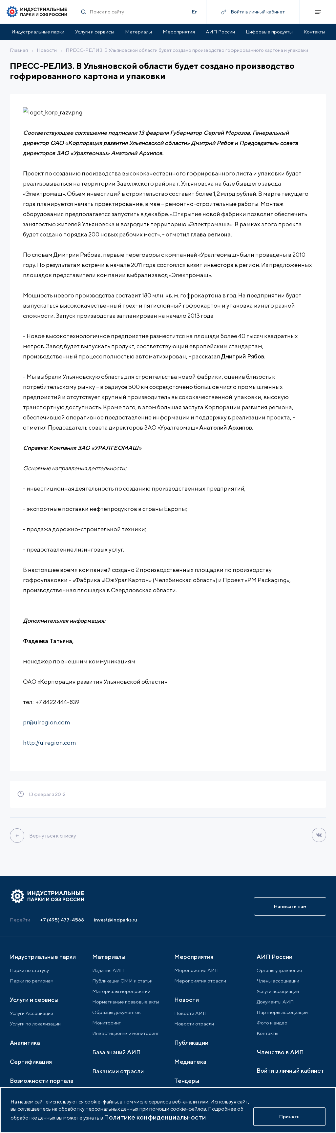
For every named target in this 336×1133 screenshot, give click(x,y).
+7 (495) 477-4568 (62, 919)
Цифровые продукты (269, 31)
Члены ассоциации (278, 980)
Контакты (314, 31)
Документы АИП (275, 1001)
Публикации (191, 1042)
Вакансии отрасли (118, 1071)
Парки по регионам (31, 980)
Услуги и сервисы (94, 31)
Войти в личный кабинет (290, 1070)
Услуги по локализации (35, 1023)
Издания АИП (108, 970)
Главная (19, 50)
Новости (47, 50)
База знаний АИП (116, 1052)
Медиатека (190, 1061)
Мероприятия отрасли (200, 980)
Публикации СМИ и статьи (122, 980)
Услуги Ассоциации (31, 1013)
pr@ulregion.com (46, 722)
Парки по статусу (29, 970)
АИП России (220, 31)
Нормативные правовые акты (125, 1001)
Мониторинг (106, 1022)
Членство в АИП (280, 1052)
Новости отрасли (194, 1023)
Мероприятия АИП (196, 970)
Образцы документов (116, 1012)
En (195, 11)
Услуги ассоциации (278, 991)
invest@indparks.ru (115, 919)
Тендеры (186, 1080)
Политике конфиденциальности (155, 1117)
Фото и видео (272, 1022)
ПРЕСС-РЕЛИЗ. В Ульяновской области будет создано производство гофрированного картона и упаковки (187, 50)
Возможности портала (42, 1080)
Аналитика (25, 1042)
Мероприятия (179, 31)
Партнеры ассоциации (282, 1012)
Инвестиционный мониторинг (125, 1033)
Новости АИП (190, 1013)
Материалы (138, 31)
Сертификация (31, 1061)
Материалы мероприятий (121, 991)
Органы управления (279, 970)
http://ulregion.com (49, 742)
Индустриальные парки (37, 31)
